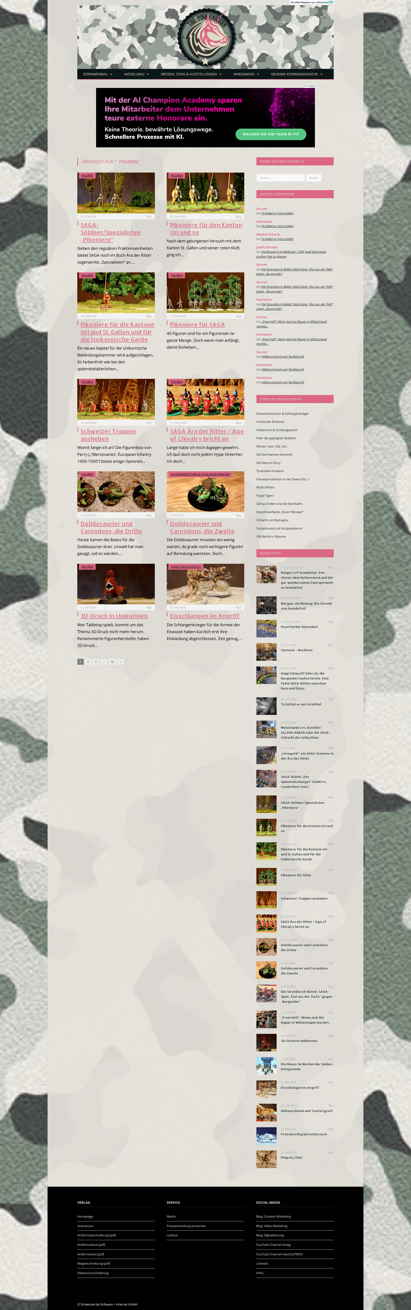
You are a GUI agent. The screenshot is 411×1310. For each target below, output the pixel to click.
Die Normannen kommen (274, 454)
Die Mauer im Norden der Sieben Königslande (306, 1066)
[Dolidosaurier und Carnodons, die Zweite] (205, 491)
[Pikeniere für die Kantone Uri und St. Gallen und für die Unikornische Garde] (116, 292)
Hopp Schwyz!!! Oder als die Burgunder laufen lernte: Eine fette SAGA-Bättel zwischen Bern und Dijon (305, 680)
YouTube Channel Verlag (273, 1245)
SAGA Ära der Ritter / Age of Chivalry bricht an (207, 434)
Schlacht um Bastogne (272, 520)
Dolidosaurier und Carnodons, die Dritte (111, 527)
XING (260, 1273)
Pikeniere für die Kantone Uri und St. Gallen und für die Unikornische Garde (118, 332)
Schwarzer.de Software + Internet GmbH (109, 1304)
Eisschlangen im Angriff (205, 615)
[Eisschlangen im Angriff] (205, 584)
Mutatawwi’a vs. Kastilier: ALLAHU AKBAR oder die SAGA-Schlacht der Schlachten (305, 732)
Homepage (85, 1216)
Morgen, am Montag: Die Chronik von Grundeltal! (306, 606)
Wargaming (244, 74)
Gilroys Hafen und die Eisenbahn (279, 503)
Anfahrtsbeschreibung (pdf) (96, 1235)
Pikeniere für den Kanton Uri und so (307, 828)
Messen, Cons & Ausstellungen (189, 74)
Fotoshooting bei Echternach (304, 1134)
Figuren (87, 175)
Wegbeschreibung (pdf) (93, 1263)
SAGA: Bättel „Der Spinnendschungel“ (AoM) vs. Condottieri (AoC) (304, 782)
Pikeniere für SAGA (197, 324)
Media (171, 1216)
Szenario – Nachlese (297, 650)
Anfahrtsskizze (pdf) (91, 1245)
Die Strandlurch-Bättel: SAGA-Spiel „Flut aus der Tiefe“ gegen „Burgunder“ (306, 996)
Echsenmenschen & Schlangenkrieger (200, 474)
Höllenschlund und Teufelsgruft (282, 356)
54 (112, 662)
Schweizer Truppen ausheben (108, 434)
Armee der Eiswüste (186, 567)
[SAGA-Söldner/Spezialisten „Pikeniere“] (116, 193)
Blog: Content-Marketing (273, 1216)
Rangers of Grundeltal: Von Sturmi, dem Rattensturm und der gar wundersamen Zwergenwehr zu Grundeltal (307, 580)
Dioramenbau (95, 74)
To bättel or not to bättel (277, 213)
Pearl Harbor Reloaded (299, 627)
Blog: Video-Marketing (271, 1226)
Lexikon (172, 1235)
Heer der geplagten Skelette (276, 438)
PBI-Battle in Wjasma (271, 536)
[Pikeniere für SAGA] (205, 292)
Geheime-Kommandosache (294, 74)
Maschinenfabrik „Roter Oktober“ (279, 512)
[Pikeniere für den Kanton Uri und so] (205, 193)
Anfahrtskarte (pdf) (90, 1254)
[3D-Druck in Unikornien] (116, 584)
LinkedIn (262, 1263)
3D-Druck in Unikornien (114, 615)
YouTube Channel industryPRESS (279, 1254)
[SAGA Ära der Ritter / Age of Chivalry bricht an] (205, 399)
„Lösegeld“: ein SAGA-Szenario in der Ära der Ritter (307, 755)
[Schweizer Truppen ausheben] (116, 399)
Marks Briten (265, 487)
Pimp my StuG (291, 1157)
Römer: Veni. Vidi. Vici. (271, 446)
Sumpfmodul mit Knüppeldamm (279, 528)
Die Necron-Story (268, 463)
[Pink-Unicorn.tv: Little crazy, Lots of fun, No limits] (205, 33)
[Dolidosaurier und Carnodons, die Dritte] (116, 491)
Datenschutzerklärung (93, 1273)
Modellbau (134, 74)
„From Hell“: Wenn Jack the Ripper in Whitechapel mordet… (306, 1020)
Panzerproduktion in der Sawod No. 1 (282, 479)
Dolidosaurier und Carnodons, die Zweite (202, 527)
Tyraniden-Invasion (270, 471)
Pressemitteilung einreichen (186, 1226)
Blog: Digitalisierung (270, 1235)
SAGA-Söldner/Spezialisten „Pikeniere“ (111, 232)
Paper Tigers (265, 495)
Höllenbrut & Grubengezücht (276, 430)
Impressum (85, 1226)
